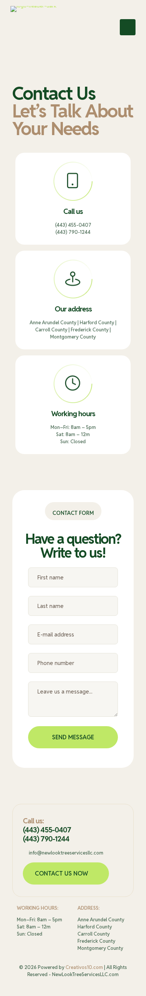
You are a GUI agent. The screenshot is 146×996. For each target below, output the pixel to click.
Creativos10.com (84, 967)
